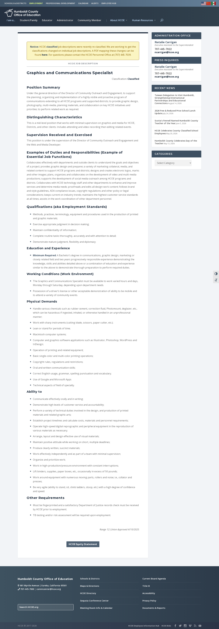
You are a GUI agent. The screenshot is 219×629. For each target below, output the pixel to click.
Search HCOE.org (28, 607)
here (45, 54)
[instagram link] (185, 625)
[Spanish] (213, 3)
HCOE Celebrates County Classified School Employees (176, 132)
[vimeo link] (190, 625)
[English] (203, 3)
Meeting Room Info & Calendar (96, 608)
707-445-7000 (27, 589)
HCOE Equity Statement (83, 544)
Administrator (65, 20)
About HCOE (115, 20)
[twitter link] (180, 625)
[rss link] (195, 625)
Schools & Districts (90, 578)
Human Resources (142, 20)
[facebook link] (175, 625)
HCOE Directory (88, 593)
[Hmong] (208, 3)
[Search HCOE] (162, 22)
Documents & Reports (153, 608)
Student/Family (29, 20)
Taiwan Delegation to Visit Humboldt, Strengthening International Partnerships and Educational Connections (174, 99)
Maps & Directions (89, 586)
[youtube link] (200, 625)
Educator (47, 20)
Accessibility (148, 593)
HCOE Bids (166, 626)
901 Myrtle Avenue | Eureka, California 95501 (43, 585)
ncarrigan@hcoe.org (167, 52)
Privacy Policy (149, 600)
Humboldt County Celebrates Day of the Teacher (176, 142)
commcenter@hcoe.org (48, 589)
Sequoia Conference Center (94, 600)
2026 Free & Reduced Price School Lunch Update (175, 112)
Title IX (146, 586)
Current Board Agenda (154, 578)
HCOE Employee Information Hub (143, 626)
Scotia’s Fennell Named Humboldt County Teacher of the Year (176, 122)
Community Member (89, 20)
